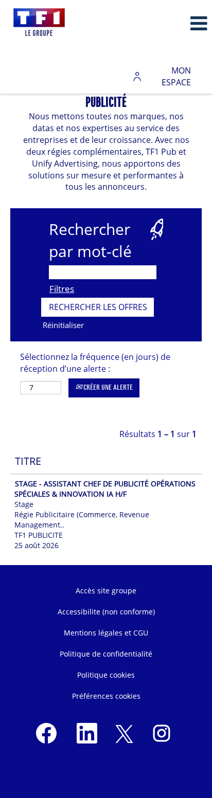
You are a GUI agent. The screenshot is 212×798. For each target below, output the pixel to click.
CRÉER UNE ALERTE (107, 387)
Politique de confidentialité (106, 654)
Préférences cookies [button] (106, 696)
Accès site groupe (106, 590)
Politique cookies (106, 675)
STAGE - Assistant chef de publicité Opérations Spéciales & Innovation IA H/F (105, 489)
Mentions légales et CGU (106, 633)
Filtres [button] (61, 289)
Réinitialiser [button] (63, 325)
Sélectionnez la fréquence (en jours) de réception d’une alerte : (95, 362)
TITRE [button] (28, 461)
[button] (177, 23)
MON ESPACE (176, 76)
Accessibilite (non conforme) (106, 611)
